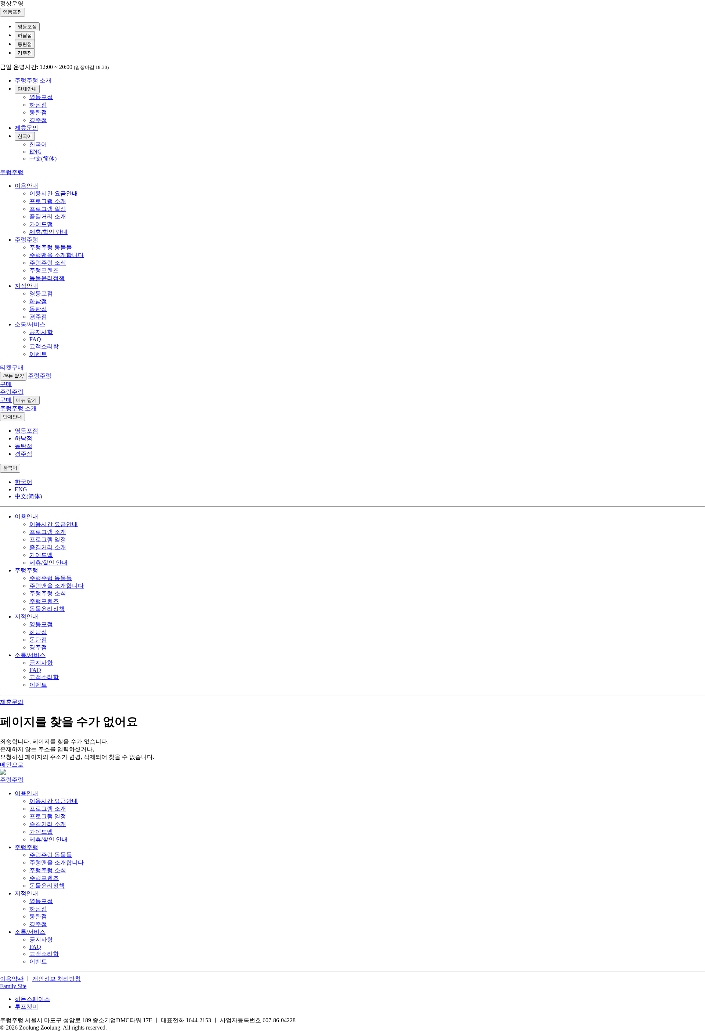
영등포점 (27, 26)
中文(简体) (43, 158)
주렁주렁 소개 (33, 80)
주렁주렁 (26, 239)
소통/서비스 (30, 324)
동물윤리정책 (47, 278)
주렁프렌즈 (44, 270)
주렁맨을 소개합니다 (56, 255)
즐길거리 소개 (47, 216)
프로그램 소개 (47, 201)
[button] (13, 986)
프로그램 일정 (47, 209)
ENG (35, 151)
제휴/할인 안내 (48, 232)
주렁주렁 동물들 (50, 247)
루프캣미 (26, 1007)
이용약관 (12, 979)
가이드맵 (41, 224)
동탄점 (25, 44)
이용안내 (26, 186)
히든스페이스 (32, 999)
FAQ (35, 339)
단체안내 (27, 89)
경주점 (25, 53)
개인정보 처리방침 (56, 979)
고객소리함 (44, 346)
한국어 (25, 136)
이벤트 (38, 354)
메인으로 (12, 765)
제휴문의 (26, 128)
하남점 (25, 35)
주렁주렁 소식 (47, 263)
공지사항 (41, 332)
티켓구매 (12, 367)
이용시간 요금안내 (53, 193)
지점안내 (26, 286)
